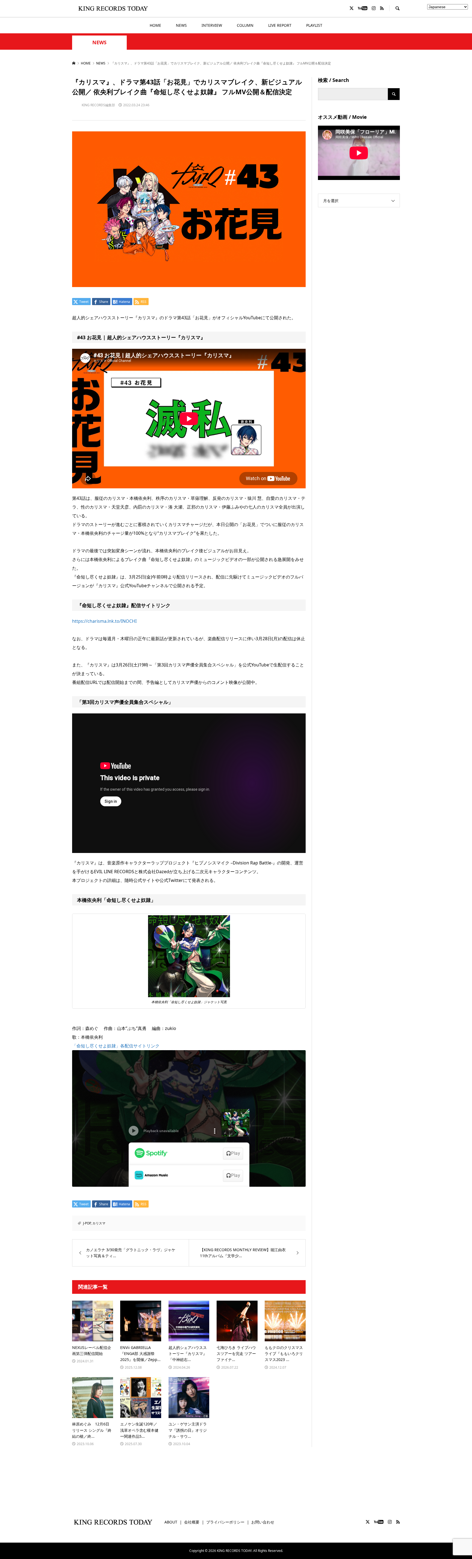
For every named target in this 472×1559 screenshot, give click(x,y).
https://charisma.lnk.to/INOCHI (104, 621)
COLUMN (245, 25)
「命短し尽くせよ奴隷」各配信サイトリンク (116, 1046)
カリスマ (98, 1223)
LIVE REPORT (279, 25)
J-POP (87, 1223)
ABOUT (170, 1522)
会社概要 (191, 1522)
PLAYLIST (314, 25)
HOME (155, 25)
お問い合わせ (262, 1522)
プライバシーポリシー (225, 1522)
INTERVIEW (212, 25)
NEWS (181, 25)
